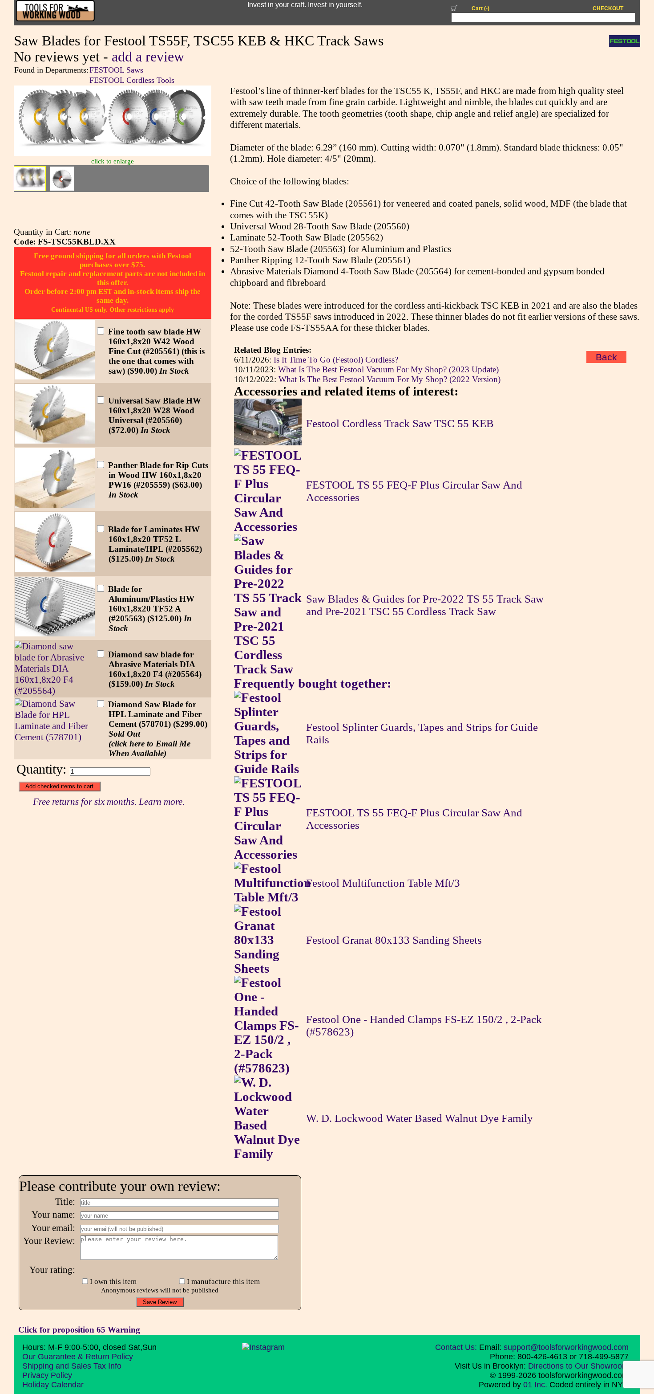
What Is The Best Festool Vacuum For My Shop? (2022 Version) (390, 379)
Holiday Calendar (53, 1384)
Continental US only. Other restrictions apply (112, 309)
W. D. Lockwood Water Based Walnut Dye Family (419, 1118)
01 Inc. (535, 1384)
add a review (148, 57)
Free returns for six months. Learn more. (109, 801)
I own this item (113, 1281)
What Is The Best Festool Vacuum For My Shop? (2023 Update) (388, 369)
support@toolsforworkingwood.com (566, 1347)
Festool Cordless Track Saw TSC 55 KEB (400, 423)
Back (606, 357)
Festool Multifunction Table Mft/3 (383, 883)
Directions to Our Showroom (578, 1365)
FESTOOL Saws (116, 69)
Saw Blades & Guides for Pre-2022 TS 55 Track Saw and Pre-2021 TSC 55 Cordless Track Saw (425, 605)
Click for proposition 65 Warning (79, 1329)
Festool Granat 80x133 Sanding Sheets (394, 940)
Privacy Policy (47, 1375)
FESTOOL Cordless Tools (131, 80)
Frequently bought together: (313, 683)
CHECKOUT (608, 8)
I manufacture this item (223, 1281)
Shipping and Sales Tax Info (71, 1365)
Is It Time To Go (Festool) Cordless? (336, 359)
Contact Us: (456, 1347)
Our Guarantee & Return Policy (77, 1356)
